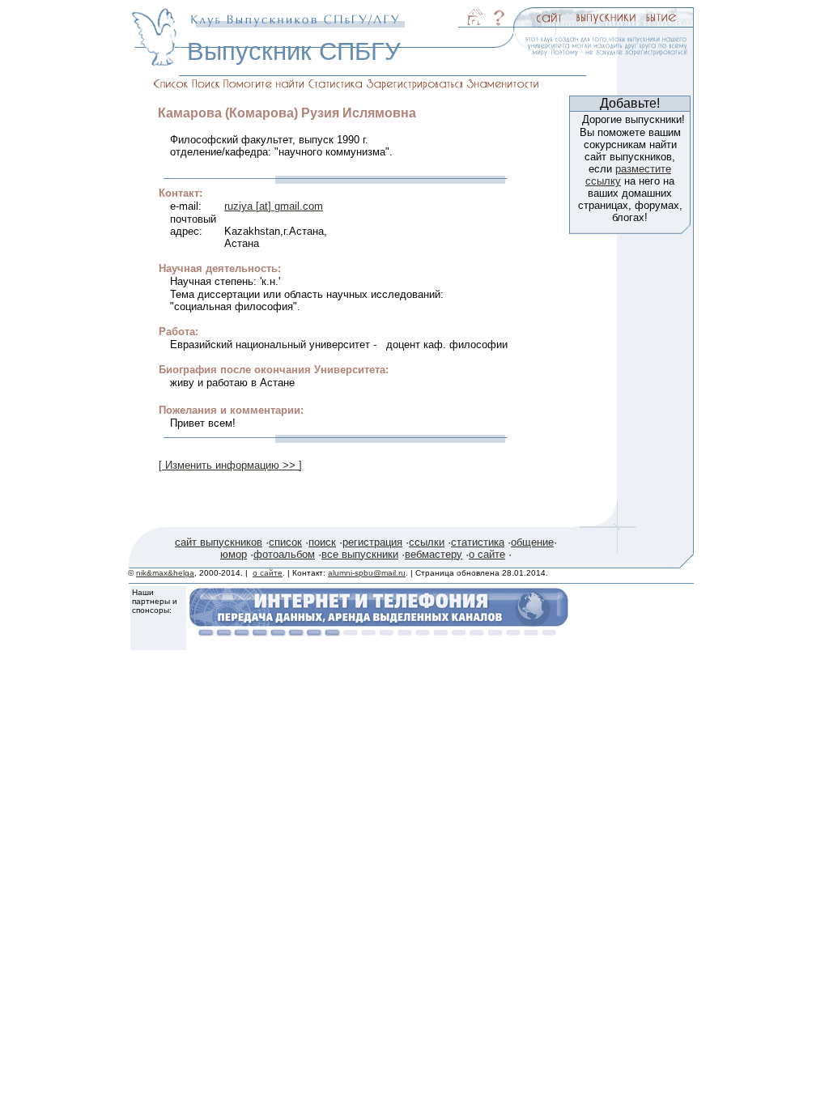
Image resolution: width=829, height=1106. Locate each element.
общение (532, 542)
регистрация (372, 542)
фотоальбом (284, 554)
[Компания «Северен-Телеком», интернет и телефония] (378, 632)
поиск (322, 542)
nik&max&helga (165, 572)
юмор (233, 554)
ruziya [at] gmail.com (273, 206)
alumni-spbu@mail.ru (367, 572)
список (285, 542)
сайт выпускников (218, 542)
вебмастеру (433, 554)
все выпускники (359, 554)
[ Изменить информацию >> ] (230, 465)
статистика (477, 542)
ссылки (426, 542)
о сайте (487, 554)
